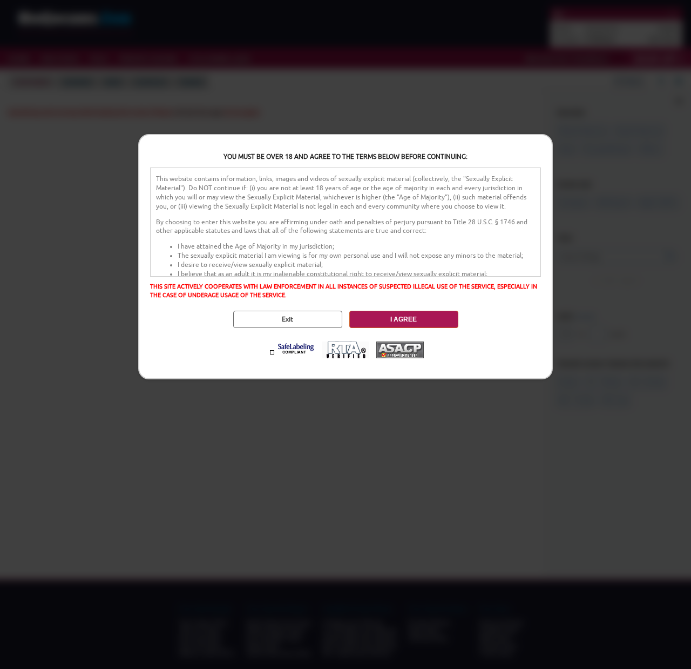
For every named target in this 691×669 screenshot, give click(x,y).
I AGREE (403, 319)
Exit (287, 319)
